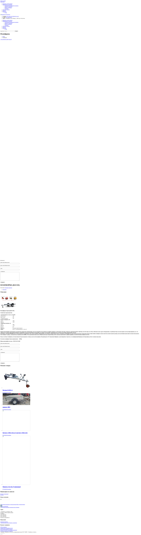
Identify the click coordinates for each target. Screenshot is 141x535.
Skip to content (3, 0)
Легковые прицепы (8, 287)
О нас (6, 12)
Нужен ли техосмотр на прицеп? (6, 531)
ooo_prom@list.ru (9, 17)
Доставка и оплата (6, 9)
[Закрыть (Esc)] (0, 533)
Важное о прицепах (8, 6)
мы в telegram (16, 507)
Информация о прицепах (7, 4)
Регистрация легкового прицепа (6, 529)
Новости (4, 10)
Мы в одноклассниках (20, 504)
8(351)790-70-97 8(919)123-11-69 (12, 16)
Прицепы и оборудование (7, 3)
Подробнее (9, 392)
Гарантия (6, 8)
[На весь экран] (3, 533)
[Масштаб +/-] (4, 533)
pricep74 (10, 39)
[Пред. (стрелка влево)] (0, 534)
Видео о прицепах (8, 7)
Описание (4, 289)
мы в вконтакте (5, 506)
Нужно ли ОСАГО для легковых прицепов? (8, 530)
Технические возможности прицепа (11, 5)
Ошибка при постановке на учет (6, 528)
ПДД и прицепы (3, 527)
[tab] (72, 289)
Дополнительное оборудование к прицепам (8, 522)
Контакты (4, 11)
